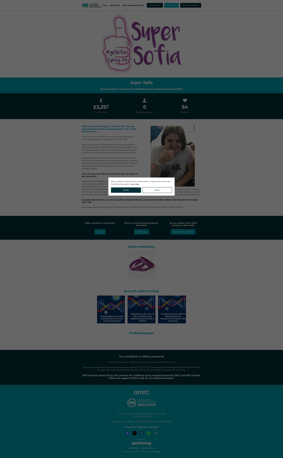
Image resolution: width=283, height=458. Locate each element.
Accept (126, 190)
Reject (157, 190)
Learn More (135, 184)
